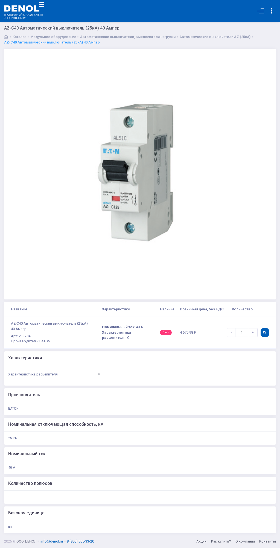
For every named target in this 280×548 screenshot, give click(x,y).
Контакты (267, 541)
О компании (245, 541)
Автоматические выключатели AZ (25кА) (214, 37)
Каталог (19, 37)
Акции (201, 541)
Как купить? (221, 541)
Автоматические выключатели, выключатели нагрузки (128, 37)
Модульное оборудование (53, 37)
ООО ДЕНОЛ (26, 541)
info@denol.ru (51, 541)
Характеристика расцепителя (33, 374)
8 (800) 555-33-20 (80, 541)
